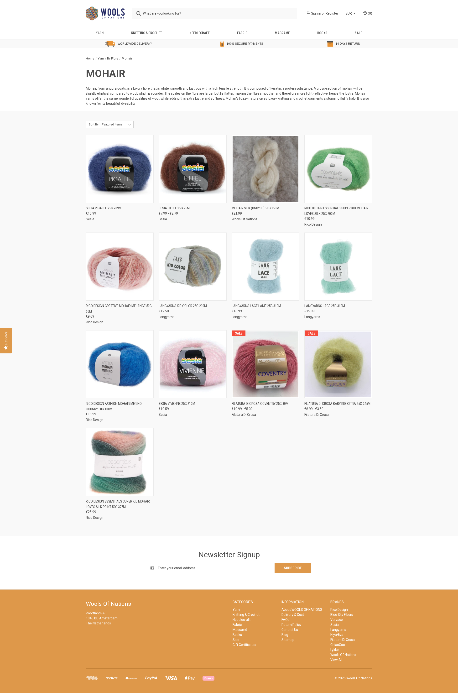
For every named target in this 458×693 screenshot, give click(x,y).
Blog (284, 635)
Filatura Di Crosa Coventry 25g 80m (260, 403)
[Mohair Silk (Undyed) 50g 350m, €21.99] (265, 169)
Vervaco (336, 620)
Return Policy (291, 625)
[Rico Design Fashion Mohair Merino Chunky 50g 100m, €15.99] (120, 364)
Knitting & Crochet (146, 33)
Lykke (334, 650)
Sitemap (287, 640)
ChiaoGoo (337, 645)
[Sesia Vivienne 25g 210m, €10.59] (192, 364)
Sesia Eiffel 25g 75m (174, 208)
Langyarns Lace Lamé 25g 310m (256, 306)
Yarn (100, 33)
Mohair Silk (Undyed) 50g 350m (255, 208)
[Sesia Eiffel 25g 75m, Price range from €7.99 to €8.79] (192, 169)
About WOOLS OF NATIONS (301, 610)
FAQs (285, 620)
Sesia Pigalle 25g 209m (103, 208)
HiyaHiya (336, 635)
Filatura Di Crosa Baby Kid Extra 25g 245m (337, 403)
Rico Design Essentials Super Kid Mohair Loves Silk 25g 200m (336, 211)
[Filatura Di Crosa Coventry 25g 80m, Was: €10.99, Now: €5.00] (265, 364)
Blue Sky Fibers (341, 615)
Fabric (242, 33)
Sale (358, 33)
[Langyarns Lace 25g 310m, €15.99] (338, 266)
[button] (61, 44)
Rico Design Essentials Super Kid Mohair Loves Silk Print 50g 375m (118, 504)
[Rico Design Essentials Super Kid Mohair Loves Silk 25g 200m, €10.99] (338, 169)
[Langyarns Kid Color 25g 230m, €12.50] (192, 266)
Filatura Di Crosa (342, 640)
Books (322, 33)
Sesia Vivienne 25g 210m (177, 403)
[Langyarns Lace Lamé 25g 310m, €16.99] (265, 266)
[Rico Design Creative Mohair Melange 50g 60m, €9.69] (120, 266)
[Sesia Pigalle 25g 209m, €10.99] (120, 169)
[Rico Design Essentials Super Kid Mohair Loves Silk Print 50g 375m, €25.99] (120, 462)
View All (336, 660)
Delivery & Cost (292, 615)
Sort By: (94, 124)
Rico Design (339, 610)
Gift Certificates (244, 645)
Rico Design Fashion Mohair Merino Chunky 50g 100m (114, 406)
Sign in (316, 13)
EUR (349, 13)
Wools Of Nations (343, 655)
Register (332, 13)
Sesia (334, 625)
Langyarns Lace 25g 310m (324, 306)
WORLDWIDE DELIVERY (134, 43)
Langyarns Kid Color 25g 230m (183, 306)
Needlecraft (199, 33)
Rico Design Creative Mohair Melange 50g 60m (119, 309)
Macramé (282, 33)
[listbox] (117, 124)
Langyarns (338, 630)
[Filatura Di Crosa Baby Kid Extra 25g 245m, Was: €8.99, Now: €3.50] (338, 364)
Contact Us (289, 630)
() (369, 13)
